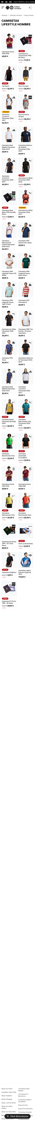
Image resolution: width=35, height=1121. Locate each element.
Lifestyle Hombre (16, 15)
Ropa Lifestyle (29, 15)
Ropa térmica (23, 1105)
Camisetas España (25, 1112)
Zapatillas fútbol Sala (9, 1092)
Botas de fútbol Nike (9, 1112)
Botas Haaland (7, 1095)
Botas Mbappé (7, 1099)
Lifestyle (4, 15)
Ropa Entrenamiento (25, 1108)
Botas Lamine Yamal (9, 1103)
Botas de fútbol (7, 1088)
